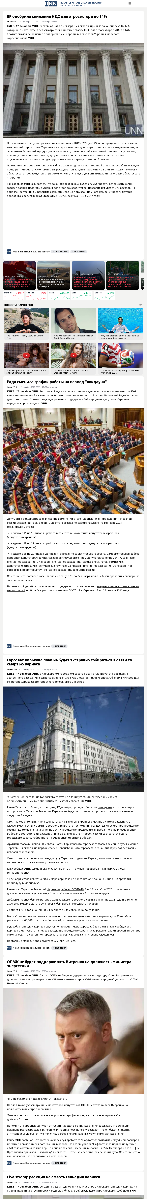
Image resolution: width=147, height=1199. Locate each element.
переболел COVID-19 (70, 889)
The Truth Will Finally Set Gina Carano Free (24, 336)
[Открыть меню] (129, 3)
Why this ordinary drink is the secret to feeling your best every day (120, 336)
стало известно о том (56, 868)
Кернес (52, 889)
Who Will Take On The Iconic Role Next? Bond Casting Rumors (73, 336)
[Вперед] (143, 275)
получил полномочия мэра (61, 926)
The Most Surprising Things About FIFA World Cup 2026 (120, 371)
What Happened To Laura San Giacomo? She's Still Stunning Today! (26, 371)
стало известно (32, 879)
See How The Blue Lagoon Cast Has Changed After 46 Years (71, 371)
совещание (105, 807)
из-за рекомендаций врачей (107, 930)
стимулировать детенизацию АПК (110, 183)
